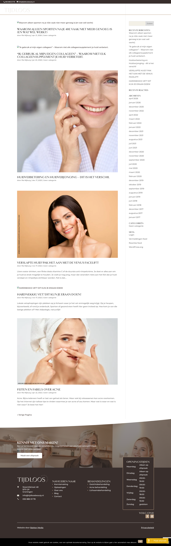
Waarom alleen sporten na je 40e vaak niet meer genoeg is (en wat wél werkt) (64, 30)
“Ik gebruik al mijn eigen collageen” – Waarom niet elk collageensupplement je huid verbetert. (61, 55)
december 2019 (136, 180)
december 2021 (136, 131)
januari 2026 (135, 102)
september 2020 (137, 160)
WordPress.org (136, 247)
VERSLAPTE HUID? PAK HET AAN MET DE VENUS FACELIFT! (58, 263)
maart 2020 (134, 172)
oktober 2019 (135, 184)
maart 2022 (134, 119)
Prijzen (126, 9)
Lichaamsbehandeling (100, 490)
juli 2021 (132, 143)
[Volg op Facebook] (147, 516)
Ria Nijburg (26, 35)
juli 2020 (133, 164)
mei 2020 (133, 168)
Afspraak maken (158, 9)
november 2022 (136, 111)
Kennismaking (70, 9)
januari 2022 (135, 127)
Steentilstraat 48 (30, 487)
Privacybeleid (147, 528)
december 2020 (136, 152)
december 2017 (136, 209)
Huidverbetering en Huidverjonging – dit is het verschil (63, 177)
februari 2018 (135, 205)
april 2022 (133, 115)
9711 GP (26, 489)
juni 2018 (133, 201)
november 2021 (136, 135)
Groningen (28, 492)
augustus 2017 (135, 213)
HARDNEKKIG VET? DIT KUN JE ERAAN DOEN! (49, 294)
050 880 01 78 (10, 2)
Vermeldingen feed (138, 239)
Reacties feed (135, 243)
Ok (140, 541)
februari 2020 (135, 176)
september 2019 (136, 189)
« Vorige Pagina (24, 415)
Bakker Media (36, 528)
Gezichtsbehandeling (99, 484)
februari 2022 (135, 123)
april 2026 (133, 98)
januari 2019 (134, 197)
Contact (58, 496)
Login (131, 235)
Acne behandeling (98, 487)
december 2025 (136, 107)
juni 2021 (133, 148)
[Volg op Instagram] (152, 516)
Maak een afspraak (30, 455)
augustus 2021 (135, 139)
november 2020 (136, 156)
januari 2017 (134, 217)
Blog (56, 493)
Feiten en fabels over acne (38, 389)
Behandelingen (90, 9)
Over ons (138, 9)
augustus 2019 (135, 193)
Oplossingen (112, 9)
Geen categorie (49, 35)
